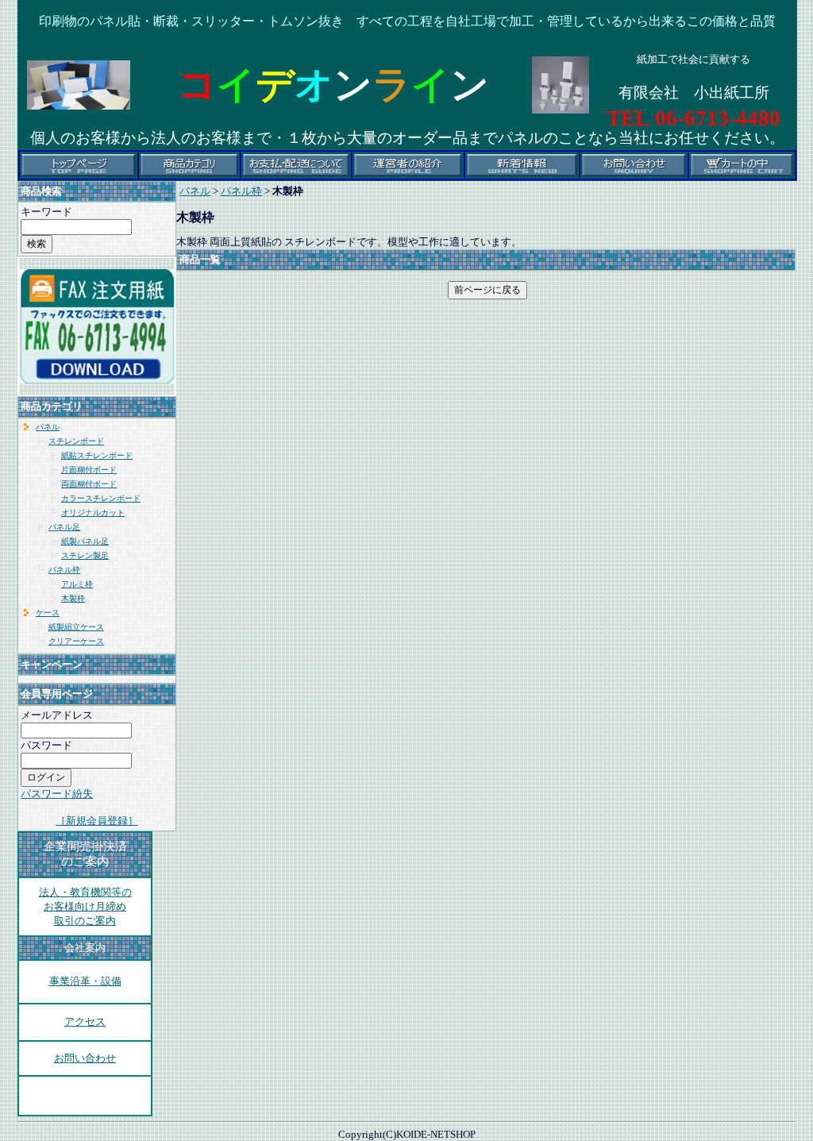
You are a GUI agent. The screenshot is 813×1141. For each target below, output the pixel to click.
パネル (48, 426)
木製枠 (73, 598)
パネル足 (64, 526)
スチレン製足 (85, 555)
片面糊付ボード (89, 469)
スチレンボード (76, 441)
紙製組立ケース (76, 627)
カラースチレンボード (101, 498)
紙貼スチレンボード (97, 455)
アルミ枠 (77, 584)
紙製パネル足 (85, 541)
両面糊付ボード (89, 484)
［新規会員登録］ (97, 821)
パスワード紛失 (57, 794)
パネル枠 (64, 569)
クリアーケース (76, 641)
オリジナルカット (93, 512)
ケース (48, 612)
